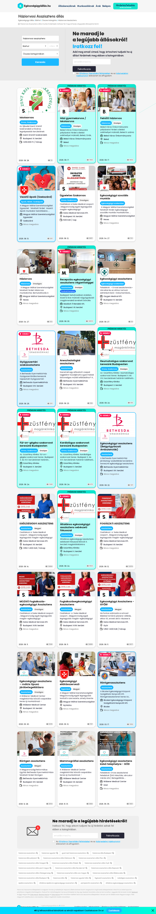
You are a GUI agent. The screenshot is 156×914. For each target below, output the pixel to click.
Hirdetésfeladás (125, 6)
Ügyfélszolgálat (80, 906)
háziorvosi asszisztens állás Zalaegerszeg (35, 873)
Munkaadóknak (85, 6)
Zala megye (34, 894)
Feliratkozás (84, 69)
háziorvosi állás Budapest (102, 853)
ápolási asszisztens (26, 883)
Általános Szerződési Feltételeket (94, 73)
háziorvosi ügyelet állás (79, 878)
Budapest (135, 892)
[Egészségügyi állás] (34, 6)
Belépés (106, 6)
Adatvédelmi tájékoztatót (108, 841)
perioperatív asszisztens (90, 883)
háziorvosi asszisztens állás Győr (97, 863)
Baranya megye (44, 894)
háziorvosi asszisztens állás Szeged (32, 863)
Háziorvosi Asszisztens (67, 20)
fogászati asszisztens (103, 878)
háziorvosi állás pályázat (28, 858)
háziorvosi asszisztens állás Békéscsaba (108, 873)
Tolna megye (55, 894)
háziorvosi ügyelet (49, 853)
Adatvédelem (133, 906)
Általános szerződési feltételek (114, 906)
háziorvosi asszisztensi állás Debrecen (57, 858)
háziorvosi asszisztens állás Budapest (33, 878)
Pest (20, 894)
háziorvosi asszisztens (27, 853)
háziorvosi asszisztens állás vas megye (71, 873)
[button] (40, 54)
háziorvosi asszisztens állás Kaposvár (105, 868)
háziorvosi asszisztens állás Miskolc (65, 863)
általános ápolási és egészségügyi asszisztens (56, 883)
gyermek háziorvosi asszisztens (74, 853)
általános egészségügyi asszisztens (119, 883)
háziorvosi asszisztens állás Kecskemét (70, 868)
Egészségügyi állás (26, 20)
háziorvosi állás (58, 878)
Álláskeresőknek (67, 6)
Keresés (40, 62)
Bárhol (38, 20)
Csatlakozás (113, 910)
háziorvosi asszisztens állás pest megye (34, 868)
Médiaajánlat (94, 906)
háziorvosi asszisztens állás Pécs (91, 858)
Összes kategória (49, 20)
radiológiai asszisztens (125, 878)
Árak (98, 6)
